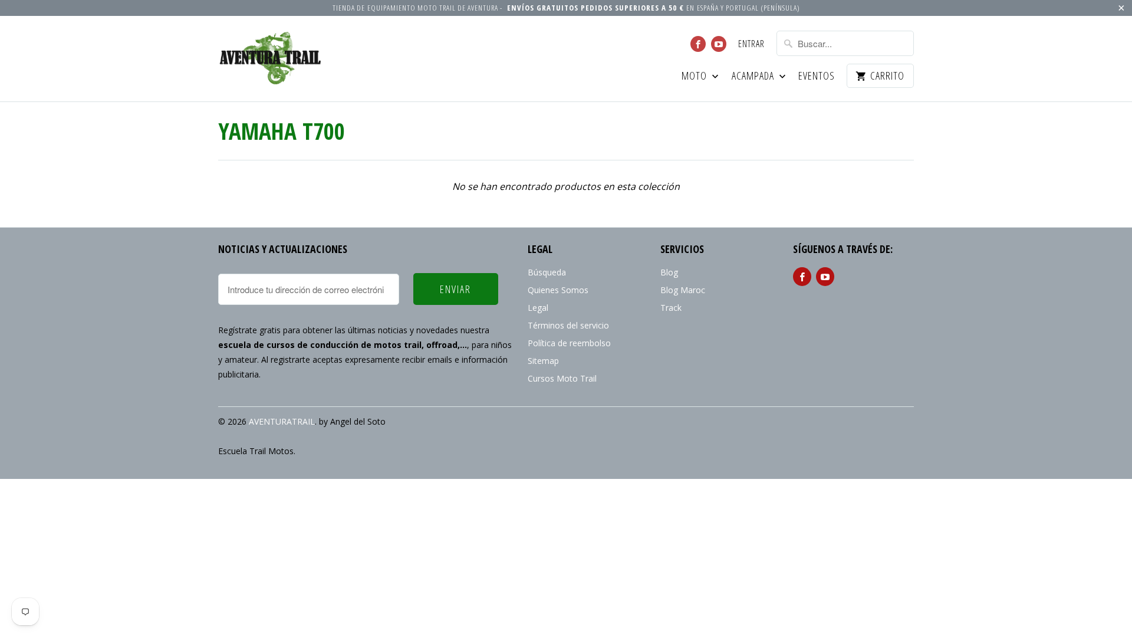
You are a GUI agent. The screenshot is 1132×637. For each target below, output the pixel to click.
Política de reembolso (569, 343)
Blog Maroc (682, 289)
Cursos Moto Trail (562, 378)
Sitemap (543, 360)
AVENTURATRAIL (282, 421)
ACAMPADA (754, 76)
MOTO (695, 76)
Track (671, 307)
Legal (538, 307)
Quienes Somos (558, 289)
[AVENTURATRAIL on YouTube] (718, 44)
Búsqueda (547, 272)
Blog (669, 272)
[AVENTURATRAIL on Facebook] (698, 44)
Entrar (751, 44)
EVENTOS (816, 76)
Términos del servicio (568, 325)
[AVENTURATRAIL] (271, 59)
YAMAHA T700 (281, 130)
